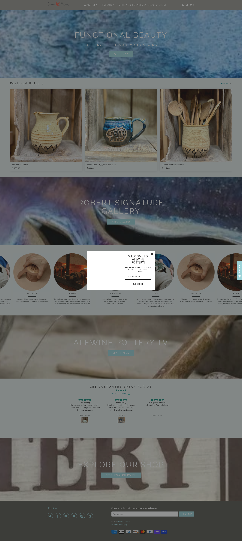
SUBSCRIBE (138, 284)
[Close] (152, 254)
